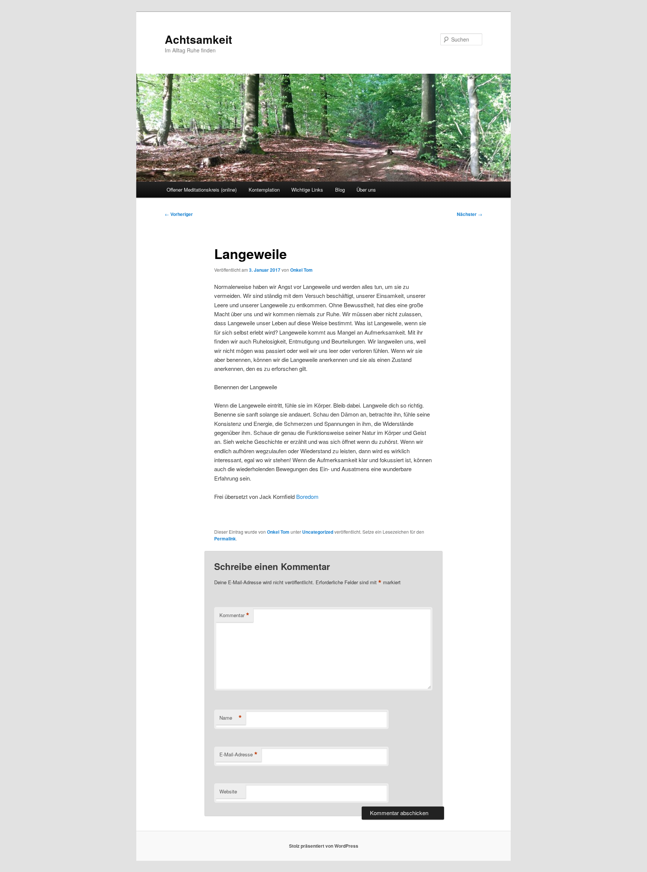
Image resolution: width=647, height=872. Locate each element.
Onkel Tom (301, 269)
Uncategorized (317, 531)
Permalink (225, 538)
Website (228, 791)
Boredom (307, 496)
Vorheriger (179, 214)
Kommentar (234, 615)
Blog (340, 189)
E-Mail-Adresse (238, 754)
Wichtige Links (307, 189)
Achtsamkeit (198, 39)
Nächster (469, 214)
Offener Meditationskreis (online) (202, 189)
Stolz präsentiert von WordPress (323, 845)
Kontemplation (264, 189)
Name (230, 718)
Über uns (366, 189)
